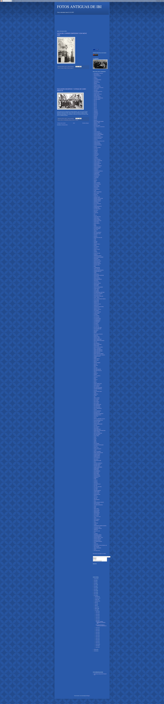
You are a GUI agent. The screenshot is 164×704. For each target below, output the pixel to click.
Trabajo (95, 524)
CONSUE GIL (96, 168)
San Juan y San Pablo (98, 486)
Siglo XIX (95, 498)
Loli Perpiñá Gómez (97, 318)
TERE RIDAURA (97, 512)
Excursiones (96, 210)
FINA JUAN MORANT (97, 232)
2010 (95, 595)
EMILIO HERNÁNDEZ (97, 191)
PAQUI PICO (96, 416)
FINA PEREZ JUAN (97, 233)
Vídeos (95, 542)
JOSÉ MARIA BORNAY (98, 279)
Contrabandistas (97, 172)
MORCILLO (96, 373)
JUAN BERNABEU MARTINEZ (99, 292)
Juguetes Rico (96, 305)
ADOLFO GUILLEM (97, 75)
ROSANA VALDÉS (97, 476)
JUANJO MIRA (96, 300)
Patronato (95, 425)
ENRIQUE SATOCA (97, 201)
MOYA (95, 378)
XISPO (95, 549)
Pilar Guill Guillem (97, 434)
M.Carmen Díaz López (98, 327)
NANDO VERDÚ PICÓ (98, 383)
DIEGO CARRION (97, 182)
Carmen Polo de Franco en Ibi (99, 141)
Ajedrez (95, 77)
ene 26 (97, 615)
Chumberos (96, 155)
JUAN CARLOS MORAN (98, 293)
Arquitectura (96, 113)
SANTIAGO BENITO (97, 490)
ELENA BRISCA (96, 189)
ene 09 (97, 641)
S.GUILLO (95, 480)
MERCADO (96, 365)
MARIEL (95, 357)
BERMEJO (96, 124)
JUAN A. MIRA (96, 289)
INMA (95, 266)
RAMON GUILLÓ (97, 456)
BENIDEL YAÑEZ (97, 122)
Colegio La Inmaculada (98, 160)
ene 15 (97, 635)
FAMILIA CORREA (97, 219)
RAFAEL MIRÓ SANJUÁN (98, 452)
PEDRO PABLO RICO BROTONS (99, 430)
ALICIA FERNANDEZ (97, 79)
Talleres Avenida (97, 503)
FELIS (95, 224)
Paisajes (95, 409)
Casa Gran (96, 148)
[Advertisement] (80, 18)
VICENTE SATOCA (97, 540)
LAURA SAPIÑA (96, 313)
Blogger (88, 695)
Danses (95, 178)
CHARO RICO (96, 154)
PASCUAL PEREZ (97, 421)
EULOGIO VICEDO (97, 208)
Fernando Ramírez (97, 228)
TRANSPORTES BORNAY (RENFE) (100, 525)
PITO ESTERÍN (96, 443)
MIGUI (95, 366)
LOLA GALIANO (96, 317)
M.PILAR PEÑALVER (97, 328)
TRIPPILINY (96, 529)
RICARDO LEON (97, 465)
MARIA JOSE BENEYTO (98, 349)
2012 (95, 592)
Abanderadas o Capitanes (98, 73)
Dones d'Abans (96, 185)
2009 (95, 649)
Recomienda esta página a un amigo (99, 553)
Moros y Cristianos (97, 375)
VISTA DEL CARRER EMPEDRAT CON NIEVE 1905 (100, 622)
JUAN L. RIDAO (96, 297)
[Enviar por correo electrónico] (76, 66)
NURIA (95, 392)
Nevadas (95, 390)
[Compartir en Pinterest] (81, 66)
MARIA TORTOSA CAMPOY (99, 353)
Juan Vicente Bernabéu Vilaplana (100, 298)
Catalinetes (96, 150)
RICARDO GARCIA (97, 464)
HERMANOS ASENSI (97, 255)
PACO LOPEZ (96, 403)
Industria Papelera (97, 262)
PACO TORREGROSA (98, 408)
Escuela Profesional (97, 203)
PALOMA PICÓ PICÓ (97, 414)
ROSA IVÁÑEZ (96, 473)
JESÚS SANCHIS (97, 268)
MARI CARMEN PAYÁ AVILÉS (99, 340)
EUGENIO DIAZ (96, 207)
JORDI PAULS (96, 274)
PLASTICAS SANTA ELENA (98, 444)
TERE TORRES (96, 514)
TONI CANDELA (97, 519)
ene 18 (97, 632)
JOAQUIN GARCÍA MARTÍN (98, 270)
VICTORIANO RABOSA (98, 541)
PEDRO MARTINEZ (97, 429)
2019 (95, 581)
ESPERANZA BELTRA (98, 206)
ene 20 (97, 629)
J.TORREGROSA (97, 267)
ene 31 (97, 611)
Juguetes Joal (96, 302)
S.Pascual (95, 481)
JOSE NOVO (96, 280)
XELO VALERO (96, 546)
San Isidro (95, 485)
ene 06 (97, 644)
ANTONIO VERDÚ (97, 99)
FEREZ (95, 225)
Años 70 (95, 108)
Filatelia (95, 231)
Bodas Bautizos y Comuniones (99, 126)
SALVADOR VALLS (97, 484)
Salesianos (96, 482)
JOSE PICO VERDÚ (97, 283)
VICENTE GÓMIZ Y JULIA (98, 537)
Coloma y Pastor (97, 161)
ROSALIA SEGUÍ (97, 474)
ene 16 (97, 633)
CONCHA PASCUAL (97, 163)
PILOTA (95, 438)
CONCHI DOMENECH (98, 165)
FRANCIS (95, 236)
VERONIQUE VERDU (97, 534)
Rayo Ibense (96, 459)
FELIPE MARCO (97, 223)
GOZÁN (95, 245)
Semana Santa (96, 493)
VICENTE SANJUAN (97, 538)
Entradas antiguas (85, 123)
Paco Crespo (96, 400)
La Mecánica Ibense (97, 311)
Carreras (95, 146)
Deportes (95, 180)
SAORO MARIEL (97, 491)
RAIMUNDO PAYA (97, 454)
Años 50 (95, 105)
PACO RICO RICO (97, 407)
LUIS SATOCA (96, 324)
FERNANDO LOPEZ (97, 227)
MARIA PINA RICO (97, 352)
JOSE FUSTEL (96, 276)
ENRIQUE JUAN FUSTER (98, 198)
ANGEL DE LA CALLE (98, 94)
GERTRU (95, 242)
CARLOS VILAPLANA (97, 138)
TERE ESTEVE (96, 511)
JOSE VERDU (96, 285)
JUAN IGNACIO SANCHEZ (98, 296)
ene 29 (97, 612)
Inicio (74, 123)
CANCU (95, 130)
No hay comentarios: (70, 66)
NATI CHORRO (96, 386)
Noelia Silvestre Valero (98, 391)
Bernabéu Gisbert (97, 125)
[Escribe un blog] (77, 66)
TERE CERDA (96, 508)
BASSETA (95, 116)
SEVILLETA (96, 497)
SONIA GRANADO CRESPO (99, 502)
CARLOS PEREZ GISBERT (98, 134)
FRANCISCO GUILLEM (98, 237)
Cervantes (95, 151)
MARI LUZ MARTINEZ (98, 344)
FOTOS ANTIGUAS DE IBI (79, 6)
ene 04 (97, 647)
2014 (95, 589)
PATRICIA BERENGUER (98, 424)
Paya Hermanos (96, 426)
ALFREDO (96, 78)
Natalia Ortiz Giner (97, 384)
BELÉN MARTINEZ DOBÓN (99, 121)
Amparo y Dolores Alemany (98, 87)
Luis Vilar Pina (96, 326)
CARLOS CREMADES (98, 133)
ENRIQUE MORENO (97, 199)
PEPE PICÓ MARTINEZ (98, 433)
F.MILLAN (95, 211)
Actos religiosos (96, 74)
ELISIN (95, 190)
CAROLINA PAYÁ (97, 142)
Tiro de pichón (96, 515)
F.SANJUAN (96, 212)
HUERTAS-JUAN (97, 259)
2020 (95, 580)
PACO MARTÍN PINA (97, 404)
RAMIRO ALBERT (97, 455)
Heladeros (96, 254)
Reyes (95, 461)
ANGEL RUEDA (96, 95)
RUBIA (95, 478)
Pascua (95, 417)
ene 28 (97, 614)
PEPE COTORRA (97, 431)
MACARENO (96, 330)
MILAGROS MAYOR (97, 369)
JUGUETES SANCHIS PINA (99, 306)
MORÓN (95, 374)
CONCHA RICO (96, 164)
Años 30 (95, 103)
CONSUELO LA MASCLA (98, 171)
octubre (96, 599)
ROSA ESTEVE (96, 472)
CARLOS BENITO (97, 131)
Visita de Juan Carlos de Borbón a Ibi (100, 545)
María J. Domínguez (97, 348)
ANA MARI (96, 90)
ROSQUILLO (96, 477)
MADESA (95, 331)
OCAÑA (95, 395)
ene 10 (97, 639)
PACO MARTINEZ (97, 405)
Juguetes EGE (96, 301)
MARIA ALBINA (96, 345)
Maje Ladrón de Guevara (98, 334)
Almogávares (96, 81)
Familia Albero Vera (97, 216)
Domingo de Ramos (97, 184)
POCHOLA (96, 446)
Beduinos (95, 120)
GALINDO (95, 241)
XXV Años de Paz (97, 550)
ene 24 (97, 618)
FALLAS (95, 215)
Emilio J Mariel (96, 193)
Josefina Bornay (96, 288)
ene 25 (97, 617)
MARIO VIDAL (96, 360)
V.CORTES (96, 533)
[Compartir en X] (78, 66)
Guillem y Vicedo (97, 249)
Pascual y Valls (96, 422)
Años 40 (95, 104)
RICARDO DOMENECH (98, 463)
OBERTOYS (96, 394)
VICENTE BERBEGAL (98, 536)
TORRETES (96, 523)
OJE (94, 396)
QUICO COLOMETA (97, 451)
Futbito (95, 238)
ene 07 (97, 642)
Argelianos (96, 111)
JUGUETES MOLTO (97, 304)
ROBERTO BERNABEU (98, 467)
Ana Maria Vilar (96, 92)
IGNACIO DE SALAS (97, 261)
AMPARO (95, 83)
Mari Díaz (95, 341)
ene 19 (97, 630)
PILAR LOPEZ (96, 435)
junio (96, 602)
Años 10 (95, 100)
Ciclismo (95, 156)
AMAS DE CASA (97, 82)
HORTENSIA (96, 258)
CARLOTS (96, 139)
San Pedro (96, 489)
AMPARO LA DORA (97, 86)
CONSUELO (96, 169)
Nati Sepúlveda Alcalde (98, 387)
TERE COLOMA (96, 510)
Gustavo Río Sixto (97, 253)
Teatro (95, 507)
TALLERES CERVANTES (98, 504)
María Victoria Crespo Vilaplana (99, 354)
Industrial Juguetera (97, 263)
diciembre (97, 596)
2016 (95, 586)
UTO (94, 532)
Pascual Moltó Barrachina (98, 420)
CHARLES (96, 152)
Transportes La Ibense (98, 528)
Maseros (95, 361)
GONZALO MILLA (97, 244)
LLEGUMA (96, 314)
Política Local (96, 447)
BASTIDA (95, 117)
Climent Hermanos (97, 159)
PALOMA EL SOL (97, 412)
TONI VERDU (96, 520)
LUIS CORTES (96, 322)
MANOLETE (96, 335)
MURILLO (95, 379)
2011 (95, 593)
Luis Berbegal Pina (97, 319)
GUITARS (95, 251)
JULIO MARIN (96, 310)
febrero (96, 608)
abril (96, 605)
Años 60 (95, 107)
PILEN (95, 437)
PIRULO (95, 442)
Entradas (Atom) (65, 124)
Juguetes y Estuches (97, 309)
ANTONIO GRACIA (97, 96)
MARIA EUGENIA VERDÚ (98, 347)
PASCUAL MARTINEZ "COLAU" (99, 418)
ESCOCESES (96, 202)
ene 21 (97, 627)
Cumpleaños (96, 177)
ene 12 (97, 638)
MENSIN (95, 364)
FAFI (94, 214)
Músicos (95, 382)
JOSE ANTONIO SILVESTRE (99, 275)
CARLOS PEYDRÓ (97, 135)
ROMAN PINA (96, 469)
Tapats (95, 506)
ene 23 (97, 620)
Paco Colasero (96, 399)
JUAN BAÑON (96, 291)
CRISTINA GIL (96, 176)
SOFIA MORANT (97, 499)
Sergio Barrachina (97, 494)
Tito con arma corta (97, 516)
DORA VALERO (96, 186)
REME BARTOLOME (97, 460)
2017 (95, 584)
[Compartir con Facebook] (79, 66)
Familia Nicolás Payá (97, 220)
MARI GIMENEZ (96, 343)
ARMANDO (96, 112)
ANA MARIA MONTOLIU (98, 91)
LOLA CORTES (96, 315)
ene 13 (97, 636)
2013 (95, 590)
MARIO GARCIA (96, 358)
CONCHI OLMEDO (97, 167)
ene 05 (97, 645)
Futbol (95, 240)
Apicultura (95, 109)
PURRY (95, 450)
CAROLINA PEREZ (97, 143)
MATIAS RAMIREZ (97, 362)
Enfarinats (95, 194)
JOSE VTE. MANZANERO (98, 287)
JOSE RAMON (96, 284)
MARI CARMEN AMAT (98, 339)
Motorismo (96, 377)
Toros (95, 521)
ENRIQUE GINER (97, 197)
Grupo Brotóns (96, 246)
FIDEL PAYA (96, 229)
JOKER (95, 272)
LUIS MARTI (96, 323)
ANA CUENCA (96, 88)
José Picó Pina (96, 281)
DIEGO (95, 181)
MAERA (95, 332)
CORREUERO (96, 173)
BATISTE (95, 118)
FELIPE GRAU (96, 221)
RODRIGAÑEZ (96, 468)
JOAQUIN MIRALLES (97, 271)
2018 (95, 583)
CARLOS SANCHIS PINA (98, 137)
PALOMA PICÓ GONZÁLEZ (98, 413)
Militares (95, 371)
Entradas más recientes (61, 123)
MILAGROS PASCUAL (98, 370)
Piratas (95, 439)
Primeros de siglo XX (97, 448)
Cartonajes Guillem (97, 147)
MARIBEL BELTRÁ (97, 356)
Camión (95, 129)
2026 (95, 578)
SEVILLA (95, 495)
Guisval (95, 250)
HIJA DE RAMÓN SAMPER (98, 257)
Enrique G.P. (96, 195)
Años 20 (95, 101)
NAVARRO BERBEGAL (98, 388)
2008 (95, 650)
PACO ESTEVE (96, 401)
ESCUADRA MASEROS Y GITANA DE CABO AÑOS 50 (101, 625)
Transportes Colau (97, 527)
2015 (95, 587)
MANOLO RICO (96, 336)
